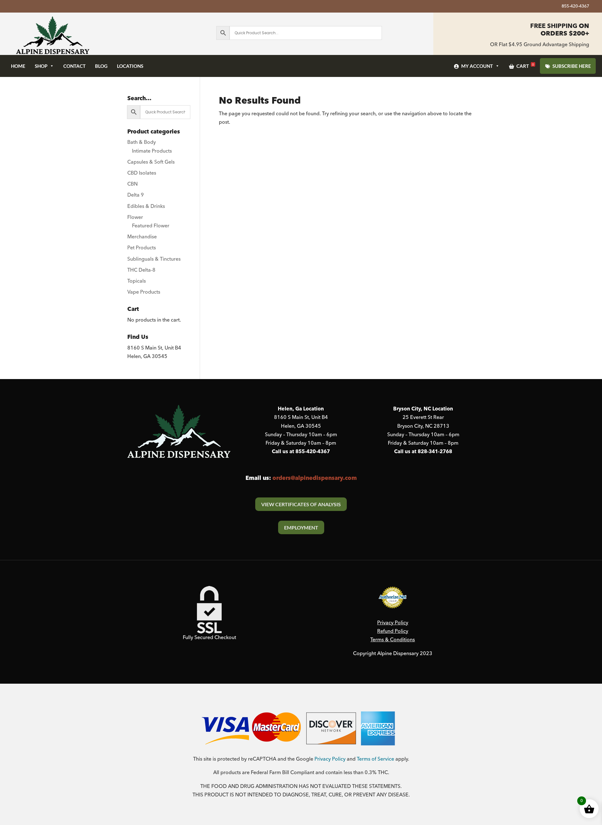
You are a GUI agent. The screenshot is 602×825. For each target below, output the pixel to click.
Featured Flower (150, 225)
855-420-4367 (575, 7)
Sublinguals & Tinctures (154, 259)
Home (18, 66)
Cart (525, 65)
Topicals (136, 281)
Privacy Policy (392, 622)
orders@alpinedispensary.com (314, 478)
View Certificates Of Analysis (301, 504)
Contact (74, 66)
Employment (301, 527)
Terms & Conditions (392, 639)
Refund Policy (392, 631)
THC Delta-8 (141, 270)
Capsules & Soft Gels (151, 162)
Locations (130, 66)
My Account (477, 66)
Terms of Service (375, 759)
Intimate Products (152, 151)
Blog (101, 66)
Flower (135, 217)
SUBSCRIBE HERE (571, 66)
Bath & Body (141, 142)
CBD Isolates (141, 173)
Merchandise (142, 236)
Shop (41, 66)
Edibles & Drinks (146, 206)
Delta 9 (135, 195)
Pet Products (141, 247)
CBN (132, 184)
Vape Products (143, 292)
